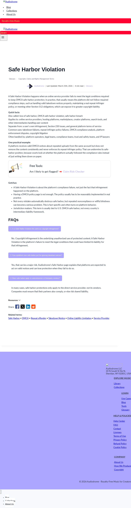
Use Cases (126, 399)
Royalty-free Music (11, 21)
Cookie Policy (120, 447)
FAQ (115, 425)
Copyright (119, 470)
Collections (11, 11)
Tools (123, 406)
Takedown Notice (56, 318)
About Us (10, 14)
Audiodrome (39, 86)
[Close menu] (0, 492)
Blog (8, 7)
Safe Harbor (14, 318)
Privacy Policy (120, 440)
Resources (13, 300)
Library (3, 33)
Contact (117, 429)
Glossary (12, 79)
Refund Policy (120, 444)
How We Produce (122, 466)
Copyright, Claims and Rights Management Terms (36, 79)
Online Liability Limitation (79, 318)
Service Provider (101, 318)
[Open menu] (3, 37)
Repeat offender (38, 318)
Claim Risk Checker (73, 171)
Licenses (117, 432)
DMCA (25, 318)
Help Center (119, 421)
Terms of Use (119, 436)
